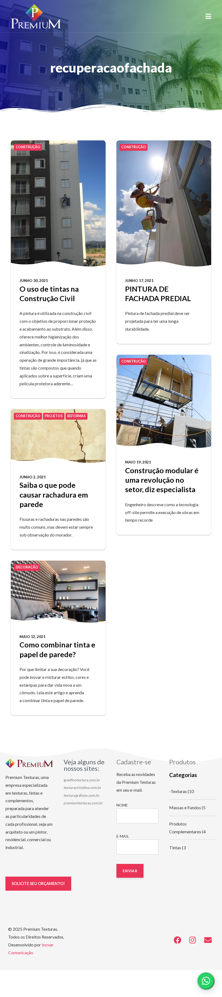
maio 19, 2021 (138, 462)
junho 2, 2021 (32, 477)
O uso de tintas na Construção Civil (49, 293)
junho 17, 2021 (139, 280)
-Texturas (178, 791)
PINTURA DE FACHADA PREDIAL (158, 293)
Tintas (175, 847)
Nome (122, 805)
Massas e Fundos (185, 807)
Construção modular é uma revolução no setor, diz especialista (161, 480)
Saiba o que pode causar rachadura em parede (53, 495)
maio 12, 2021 (32, 636)
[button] (208, 16)
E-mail (122, 836)
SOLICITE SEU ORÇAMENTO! (38, 883)
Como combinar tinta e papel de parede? (57, 649)
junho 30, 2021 (33, 280)
